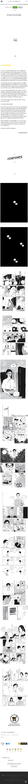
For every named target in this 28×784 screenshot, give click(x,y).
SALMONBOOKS (16, 1)
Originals (8, 775)
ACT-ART (10, 1)
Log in (14, 766)
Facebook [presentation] (11, 761)
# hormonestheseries (10, 732)
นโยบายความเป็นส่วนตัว (23, 4)
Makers (4, 1)
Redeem (20, 775)
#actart (4, 732)
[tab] (5, 757)
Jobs (16, 777)
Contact (12, 777)
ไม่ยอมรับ (20, 7)
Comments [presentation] (5, 757)
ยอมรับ (15, 7)
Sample (15, 775)
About (24, 775)
